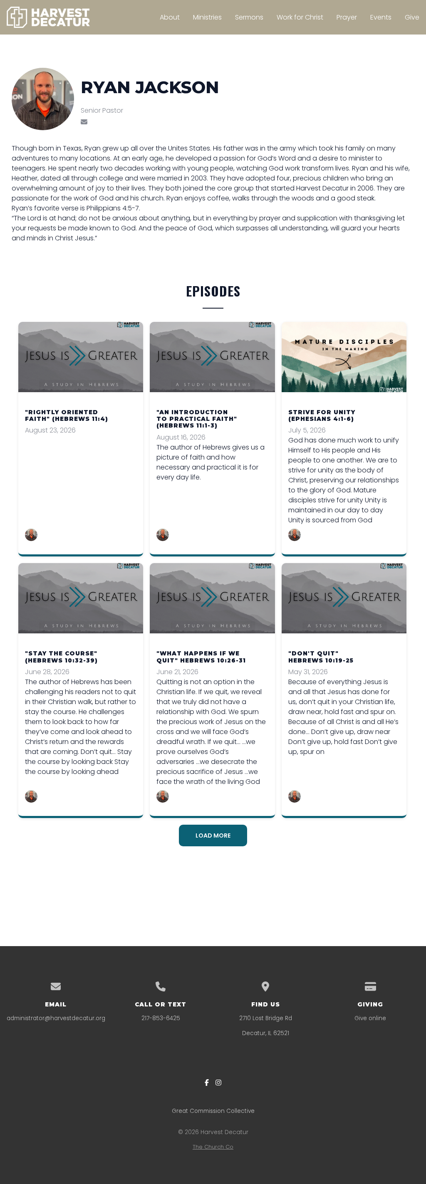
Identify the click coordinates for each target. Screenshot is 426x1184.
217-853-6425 (160, 1018)
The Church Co (213, 1146)
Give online (370, 1018)
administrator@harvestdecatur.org (56, 1018)
